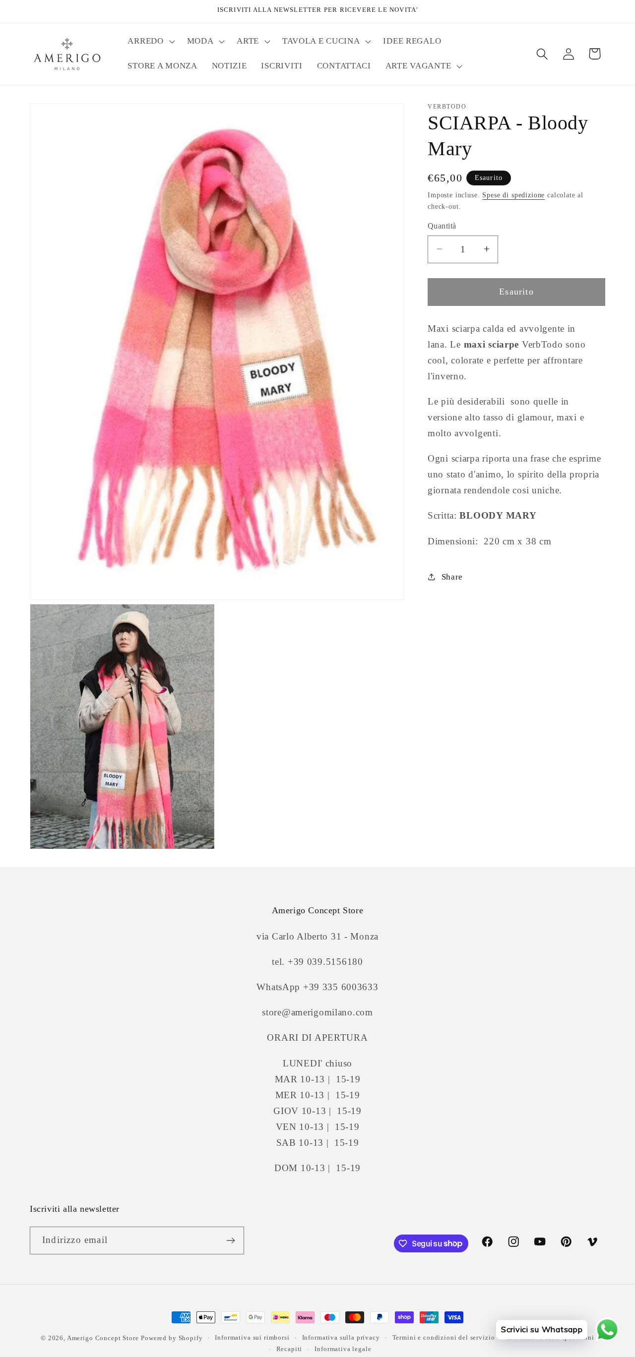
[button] (150, 41)
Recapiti (289, 1349)
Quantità (442, 226)
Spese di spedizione (513, 195)
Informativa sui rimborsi (252, 1337)
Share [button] (452, 577)
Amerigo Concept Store (103, 1338)
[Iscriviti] (230, 1240)
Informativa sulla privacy (341, 1337)
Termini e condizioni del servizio (443, 1337)
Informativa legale (343, 1349)
